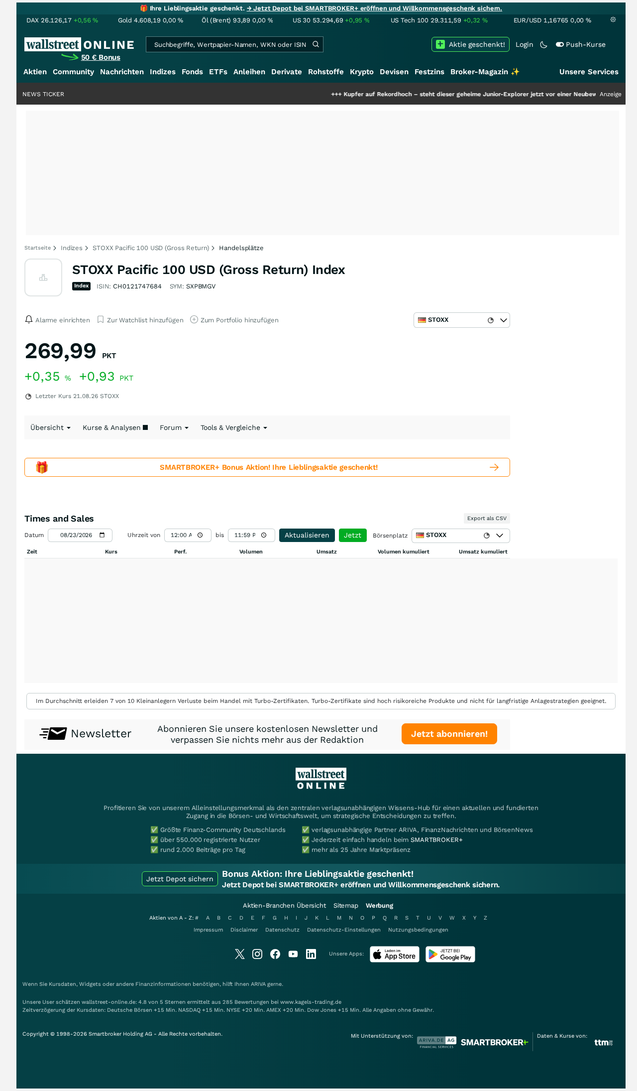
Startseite (37, 248)
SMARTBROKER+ (436, 839)
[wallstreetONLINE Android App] (450, 960)
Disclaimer (244, 930)
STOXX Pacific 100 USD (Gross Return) (151, 248)
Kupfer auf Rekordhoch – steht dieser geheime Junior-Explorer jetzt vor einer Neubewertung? (456, 94)
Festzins (429, 71)
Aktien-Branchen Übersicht (284, 905)
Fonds (192, 71)
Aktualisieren (307, 535)
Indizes (163, 71)
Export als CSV (487, 518)
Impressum (208, 930)
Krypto (362, 71)
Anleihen (249, 71)
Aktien (35, 71)
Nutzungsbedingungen (418, 930)
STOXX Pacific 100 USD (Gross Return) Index (208, 269)
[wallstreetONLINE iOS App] (395, 960)
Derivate (286, 71)
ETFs (218, 71)
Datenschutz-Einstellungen (344, 930)
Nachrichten (122, 71)
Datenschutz (282, 930)
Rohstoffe (326, 71)
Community (73, 71)
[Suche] (315, 44)
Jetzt (352, 535)
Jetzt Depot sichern (179, 879)
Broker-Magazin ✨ (485, 71)
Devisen (394, 71)
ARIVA (258, 984)
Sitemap (345, 905)
